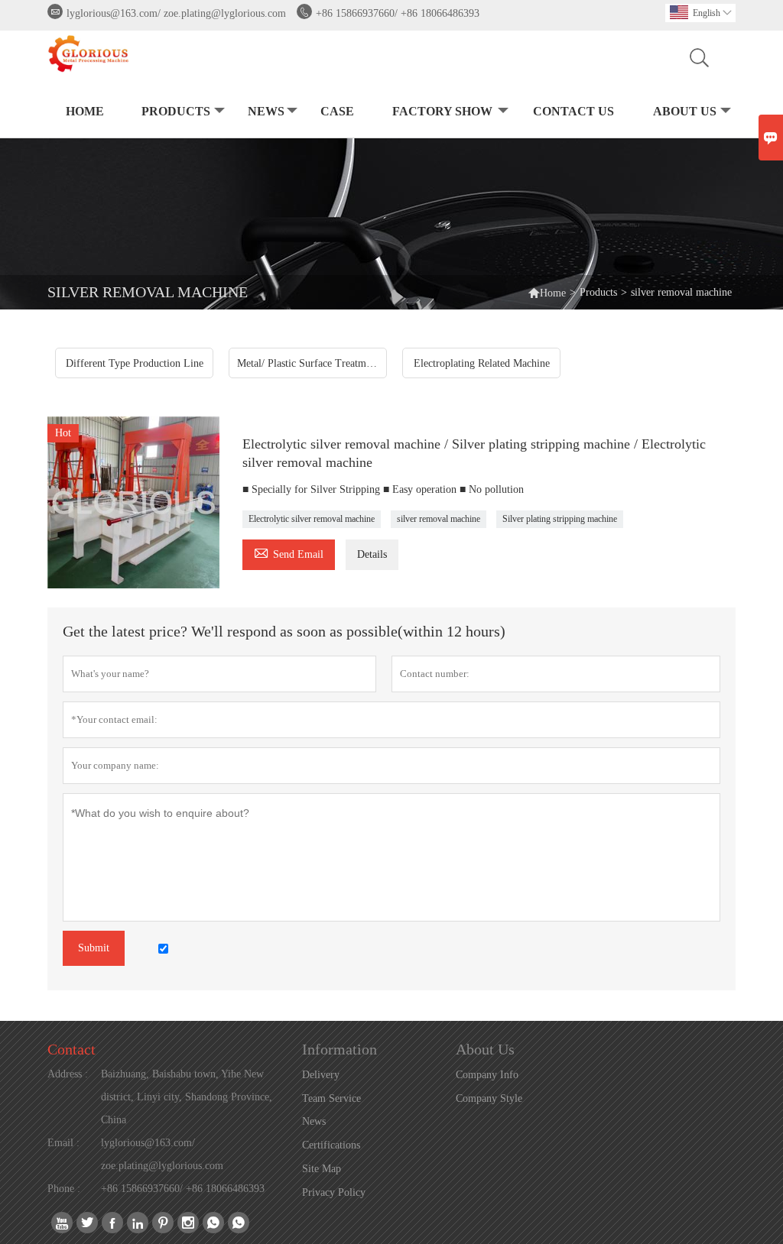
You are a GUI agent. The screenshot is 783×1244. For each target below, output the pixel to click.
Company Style (489, 1098)
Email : (63, 1142)
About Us (684, 111)
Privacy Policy (334, 1192)
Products (175, 111)
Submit (93, 948)
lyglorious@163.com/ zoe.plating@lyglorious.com (176, 13)
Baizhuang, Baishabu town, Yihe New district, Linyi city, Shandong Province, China (186, 1097)
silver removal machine (438, 518)
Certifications (331, 1145)
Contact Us (573, 111)
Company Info (487, 1074)
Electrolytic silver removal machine (312, 518)
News (266, 111)
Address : (67, 1074)
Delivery (321, 1074)
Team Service (331, 1098)
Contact (71, 1049)
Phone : (63, 1188)
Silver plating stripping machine (559, 518)
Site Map (321, 1168)
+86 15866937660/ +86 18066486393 (397, 13)
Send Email (288, 552)
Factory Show (442, 111)
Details (372, 554)
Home (85, 111)
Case (337, 111)
